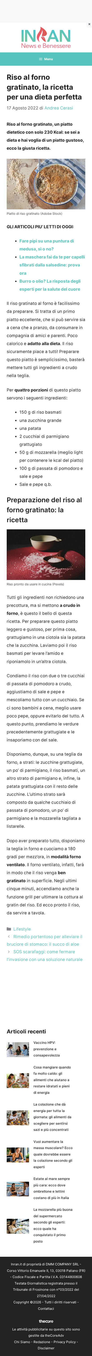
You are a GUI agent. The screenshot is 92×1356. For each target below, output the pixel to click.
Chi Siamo (22, 1342)
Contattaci (46, 1308)
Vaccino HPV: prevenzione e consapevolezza (46, 1048)
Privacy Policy (65, 1342)
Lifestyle (22, 929)
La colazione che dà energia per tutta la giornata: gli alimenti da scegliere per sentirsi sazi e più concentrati (52, 1117)
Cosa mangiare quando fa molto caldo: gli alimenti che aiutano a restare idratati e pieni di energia (52, 1080)
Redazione (41, 1342)
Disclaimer (46, 1348)
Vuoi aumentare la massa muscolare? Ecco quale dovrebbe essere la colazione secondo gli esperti (53, 1154)
